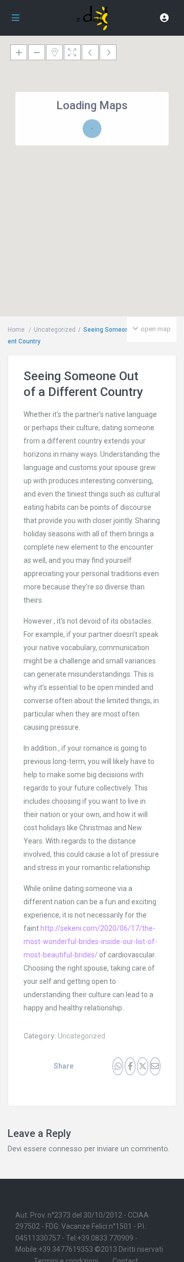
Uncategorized (81, 1036)
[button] (162, 213)
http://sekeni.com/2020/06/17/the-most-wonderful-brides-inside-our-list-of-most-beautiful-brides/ (90, 941)
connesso (65, 1148)
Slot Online (29, 1207)
